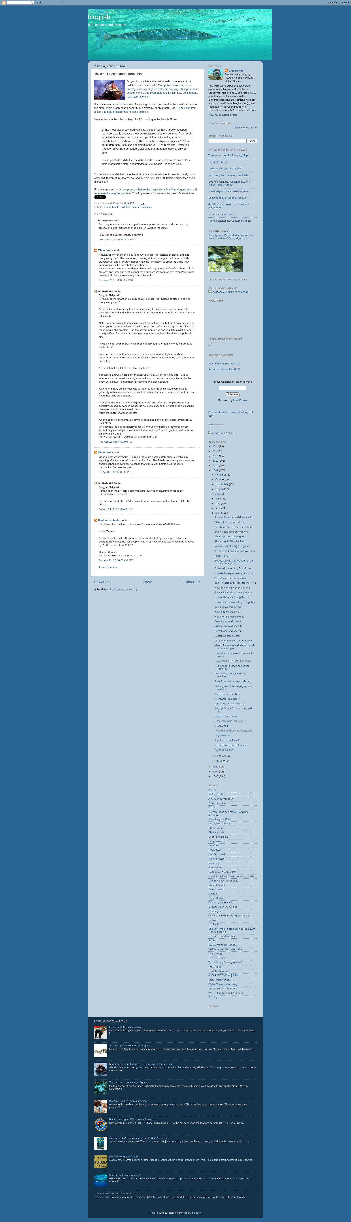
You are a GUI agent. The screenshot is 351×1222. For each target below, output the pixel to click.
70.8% (212, 790)
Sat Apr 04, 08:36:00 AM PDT (116, 509)
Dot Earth (213, 845)
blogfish (99, 17)
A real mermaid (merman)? (230, 721)
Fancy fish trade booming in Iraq (233, 592)
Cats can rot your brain (228, 694)
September (222, 484)
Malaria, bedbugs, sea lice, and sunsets (231, 876)
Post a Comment (108, 567)
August (219, 489)
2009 (215, 470)
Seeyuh (212, 920)
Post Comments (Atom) (123, 589)
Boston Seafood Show (227, 636)
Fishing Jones (216, 858)
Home (148, 582)
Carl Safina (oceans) (220, 823)
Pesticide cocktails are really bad (233, 730)
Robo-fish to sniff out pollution (232, 597)
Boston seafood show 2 (228, 631)
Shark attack (222, 556)
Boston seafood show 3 (228, 626)
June (218, 498)
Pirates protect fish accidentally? (233, 640)
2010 (215, 465)
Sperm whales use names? (125, 1175)
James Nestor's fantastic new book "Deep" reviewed (139, 1138)
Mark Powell (236, 70)
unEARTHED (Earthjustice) (223, 975)
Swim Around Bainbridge (222, 945)
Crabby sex (221, 726)
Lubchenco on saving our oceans (234, 527)
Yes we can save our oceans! (231, 531)
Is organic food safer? (227, 698)
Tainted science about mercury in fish (230, 220)
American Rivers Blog (220, 799)
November (221, 474)
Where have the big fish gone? (232, 546)
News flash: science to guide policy (235, 602)
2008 (215, 767)
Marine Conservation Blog (223, 880)
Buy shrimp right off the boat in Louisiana (132, 1119)
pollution (126, 207)
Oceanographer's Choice (222, 902)
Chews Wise (215, 828)
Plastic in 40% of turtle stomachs (128, 1101)
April (218, 508)
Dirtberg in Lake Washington (231, 578)
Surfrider (213, 940)
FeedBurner (240, 400)
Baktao (212, 807)
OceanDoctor (216, 898)
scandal (136, 207)
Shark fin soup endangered (230, 536)
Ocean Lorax (215, 889)
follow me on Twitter (245, 127)
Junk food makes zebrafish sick (233, 681)
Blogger (196, 1212)
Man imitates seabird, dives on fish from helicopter (235, 647)
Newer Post (103, 582)
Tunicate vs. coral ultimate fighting (228, 155)
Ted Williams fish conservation (225, 949)
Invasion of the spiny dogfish (125, 1027)
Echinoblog (214, 850)
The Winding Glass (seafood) (225, 962)
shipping (147, 207)
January (220, 760)
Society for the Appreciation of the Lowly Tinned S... (234, 562)
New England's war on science (232, 587)
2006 (215, 776)
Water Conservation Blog (222, 984)
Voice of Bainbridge (219, 979)
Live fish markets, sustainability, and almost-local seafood (229, 183)
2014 (215, 446)
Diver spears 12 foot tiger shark (233, 661)
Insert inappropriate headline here (228, 191)
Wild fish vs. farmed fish (228, 607)
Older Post (192, 582)
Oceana (213, 893)
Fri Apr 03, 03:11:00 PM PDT (115, 472)
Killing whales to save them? (224, 168)
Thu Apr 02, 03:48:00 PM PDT (116, 441)
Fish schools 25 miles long (230, 541)
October (220, 479)
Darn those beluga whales (230, 703)
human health (111, 207)
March (219, 513)
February (221, 756)
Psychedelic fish (224, 749)
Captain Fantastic (109, 520)
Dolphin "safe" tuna (226, 716)
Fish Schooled (216, 854)
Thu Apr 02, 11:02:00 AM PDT (116, 280)
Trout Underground (219, 971)
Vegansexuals (223, 735)
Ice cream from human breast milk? (229, 175)
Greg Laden (215, 867)
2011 (215, 460)
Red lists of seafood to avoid (231, 745)
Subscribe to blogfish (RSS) (224, 369)
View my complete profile (222, 114)
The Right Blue (217, 958)
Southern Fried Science (222, 936)
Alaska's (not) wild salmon (124, 1156)
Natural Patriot (216, 885)
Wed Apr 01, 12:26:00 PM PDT (117, 239)
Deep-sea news (217, 841)
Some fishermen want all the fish (227, 198)
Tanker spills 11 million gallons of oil (235, 582)
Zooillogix (213, 997)
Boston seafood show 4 (228, 621)
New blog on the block (227, 611)
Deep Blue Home (218, 836)
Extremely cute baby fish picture (233, 568)
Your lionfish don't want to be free (115, 1193)
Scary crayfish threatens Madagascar (130, 1045)
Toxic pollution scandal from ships (234, 517)
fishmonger (214, 863)
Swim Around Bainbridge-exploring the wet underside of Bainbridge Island (230, 237)
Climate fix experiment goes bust (233, 573)
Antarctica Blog (217, 803)
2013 (215, 451)
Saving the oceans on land (230, 522)
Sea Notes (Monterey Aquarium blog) (229, 915)
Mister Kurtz (105, 250)
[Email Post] (142, 203)
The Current (215, 953)
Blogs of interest (217, 162)
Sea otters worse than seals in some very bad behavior (141, 1064)
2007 (215, 771)
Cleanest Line (216, 832)
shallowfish (214, 924)
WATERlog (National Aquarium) (226, 993)
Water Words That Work (222, 988)
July (218, 494)
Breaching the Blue (219, 819)
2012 (215, 456)
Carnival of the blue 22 (228, 740)
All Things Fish (216, 794)
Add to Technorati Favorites (224, 363)
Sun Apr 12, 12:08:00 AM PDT (116, 560)
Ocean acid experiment (221, 214)
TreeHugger (215, 966)
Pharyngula (215, 911)
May (218, 503)
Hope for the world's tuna (229, 616)
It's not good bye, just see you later (235, 551)
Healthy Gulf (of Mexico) (222, 872)
